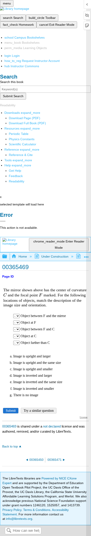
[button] (16, 176)
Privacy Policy (11, 510)
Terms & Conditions (36, 510)
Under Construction (54, 256)
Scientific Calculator (22, 144)
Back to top (10, 446)
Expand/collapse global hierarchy (7, 256)
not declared (52, 426)
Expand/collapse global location (86, 255)
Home (23, 256)
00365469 (9, 426)
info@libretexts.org (18, 518)
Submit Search (13, 96)
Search (9, 530)
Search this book (11, 82)
